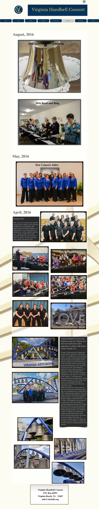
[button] (49, 66)
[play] (76, 90)
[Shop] (84, 1)
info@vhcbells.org (50, 499)
